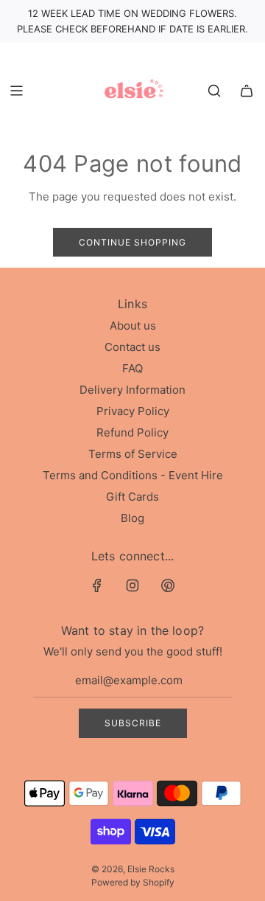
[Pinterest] (168, 585)
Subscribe (133, 722)
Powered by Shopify (132, 882)
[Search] (214, 90)
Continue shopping (132, 242)
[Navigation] (16, 90)
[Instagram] (132, 585)
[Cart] (246, 90)
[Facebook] (97, 585)
